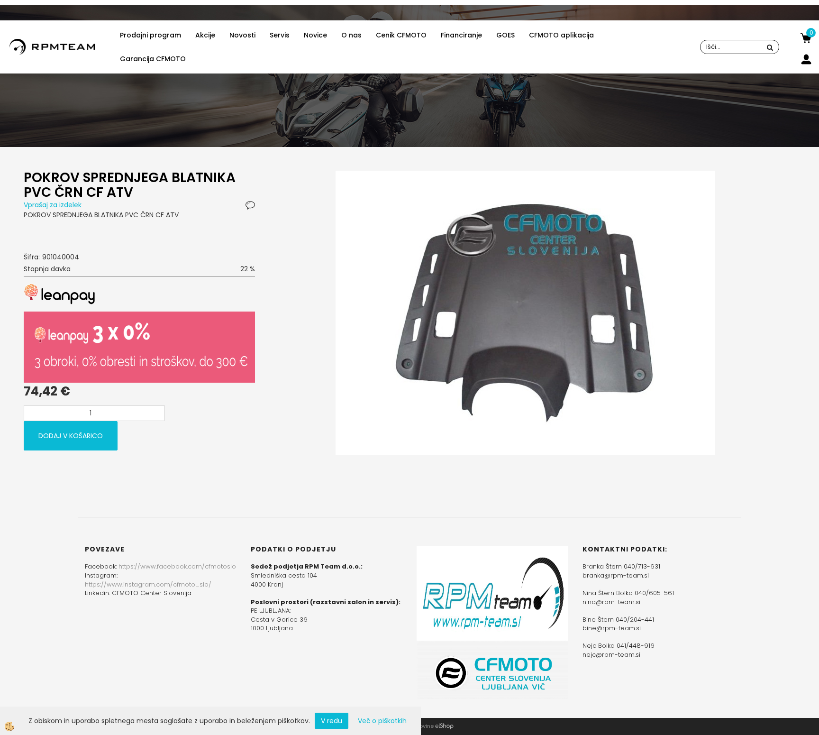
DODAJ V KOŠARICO (70, 436)
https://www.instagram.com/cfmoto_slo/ (148, 584)
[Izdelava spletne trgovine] (444, 726)
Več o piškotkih (382, 721)
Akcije (205, 35)
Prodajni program (150, 35)
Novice (315, 35)
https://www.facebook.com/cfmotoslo (177, 566)
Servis (280, 35)
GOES (505, 35)
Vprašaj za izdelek (53, 205)
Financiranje (461, 35)
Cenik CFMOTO (401, 35)
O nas (351, 35)
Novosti (242, 35)
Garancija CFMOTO (153, 59)
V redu (331, 721)
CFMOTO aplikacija (561, 35)
